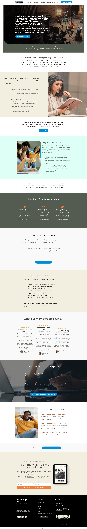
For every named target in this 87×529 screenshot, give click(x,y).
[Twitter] (18, 517)
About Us (29, 2)
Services (36, 2)
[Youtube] (23, 517)
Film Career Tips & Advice (62, 505)
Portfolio (43, 2)
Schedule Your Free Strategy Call (61, 502)
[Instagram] (20, 517)
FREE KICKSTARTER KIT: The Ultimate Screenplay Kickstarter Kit (62, 509)
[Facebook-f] (66, 524)
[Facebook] (26, 517)
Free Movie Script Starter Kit (53, 2)
